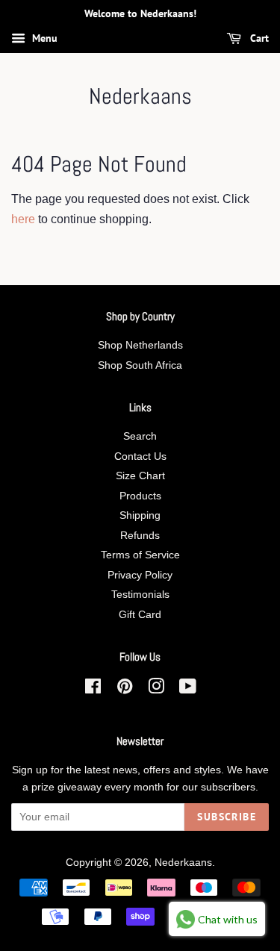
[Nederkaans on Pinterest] (124, 689)
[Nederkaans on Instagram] (156, 689)
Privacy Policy (140, 575)
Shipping (140, 515)
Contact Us (140, 456)
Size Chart (140, 475)
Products (140, 496)
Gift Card (140, 614)
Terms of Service (140, 555)
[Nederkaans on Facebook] (93, 689)
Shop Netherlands (140, 345)
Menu (43, 38)
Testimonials (140, 594)
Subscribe (226, 816)
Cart (258, 38)
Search (140, 436)
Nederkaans (140, 96)
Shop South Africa (140, 365)
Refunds (140, 535)
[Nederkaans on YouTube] (187, 689)
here (23, 219)
